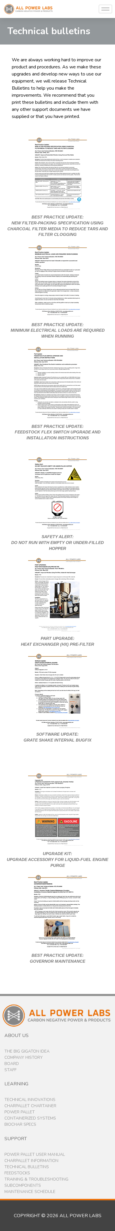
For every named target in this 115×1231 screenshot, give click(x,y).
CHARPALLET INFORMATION (31, 1160)
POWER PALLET (19, 1112)
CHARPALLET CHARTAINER (30, 1106)
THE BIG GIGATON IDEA (27, 1051)
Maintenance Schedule (29, 1191)
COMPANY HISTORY (23, 1057)
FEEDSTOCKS (17, 1173)
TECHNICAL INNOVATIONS (29, 1099)
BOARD (11, 1063)
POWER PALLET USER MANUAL (34, 1154)
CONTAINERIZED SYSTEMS (30, 1118)
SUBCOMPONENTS (22, 1185)
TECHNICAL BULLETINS (26, 1167)
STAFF (10, 1070)
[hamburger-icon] (105, 9)
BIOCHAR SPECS (20, 1124)
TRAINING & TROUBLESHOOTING (36, 1179)
